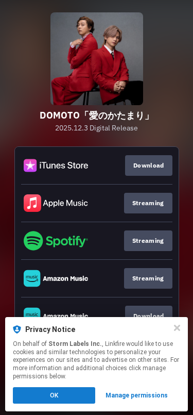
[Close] (177, 328)
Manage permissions (137, 395)
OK (54, 395)
